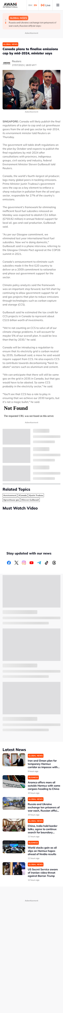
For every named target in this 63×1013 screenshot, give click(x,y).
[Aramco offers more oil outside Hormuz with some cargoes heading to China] (14, 781)
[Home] (10, 5)
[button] (5, 19)
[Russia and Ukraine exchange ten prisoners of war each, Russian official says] (14, 803)
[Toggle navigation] (58, 5)
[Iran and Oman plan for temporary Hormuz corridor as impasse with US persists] (14, 759)
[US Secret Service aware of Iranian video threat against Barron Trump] (14, 868)
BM (30, 5)
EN (35, 5)
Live (47, 5)
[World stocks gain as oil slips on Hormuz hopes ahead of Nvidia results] (14, 846)
